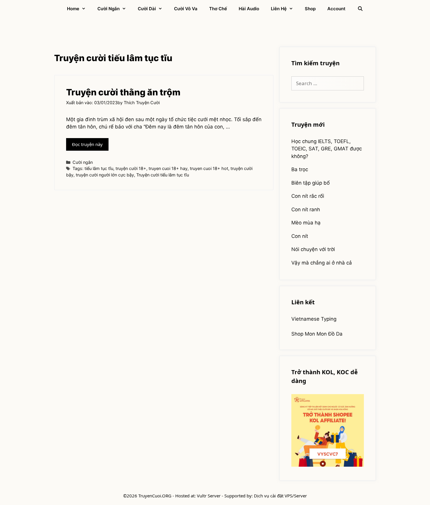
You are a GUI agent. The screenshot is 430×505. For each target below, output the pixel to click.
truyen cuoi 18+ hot (209, 168)
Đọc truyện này (90, 146)
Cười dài (147, 8)
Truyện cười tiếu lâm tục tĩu (162, 174)
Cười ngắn (108, 8)
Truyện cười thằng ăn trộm (123, 92)
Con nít (299, 236)
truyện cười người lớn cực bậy (105, 174)
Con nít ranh (305, 209)
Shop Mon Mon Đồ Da (317, 334)
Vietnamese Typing (313, 319)
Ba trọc (299, 169)
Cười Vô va (185, 8)
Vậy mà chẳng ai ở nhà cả (321, 263)
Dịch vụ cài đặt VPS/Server (280, 496)
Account (336, 8)
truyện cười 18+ (131, 168)
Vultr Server (209, 496)
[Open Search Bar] (360, 9)
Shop (310, 8)
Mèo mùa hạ (306, 223)
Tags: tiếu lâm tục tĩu (93, 168)
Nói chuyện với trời (313, 249)
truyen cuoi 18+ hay (168, 168)
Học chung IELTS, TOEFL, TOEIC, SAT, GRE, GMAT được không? (326, 148)
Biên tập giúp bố (310, 183)
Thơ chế (218, 8)
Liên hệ (279, 8)
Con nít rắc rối (307, 196)
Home (73, 8)
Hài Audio (249, 8)
